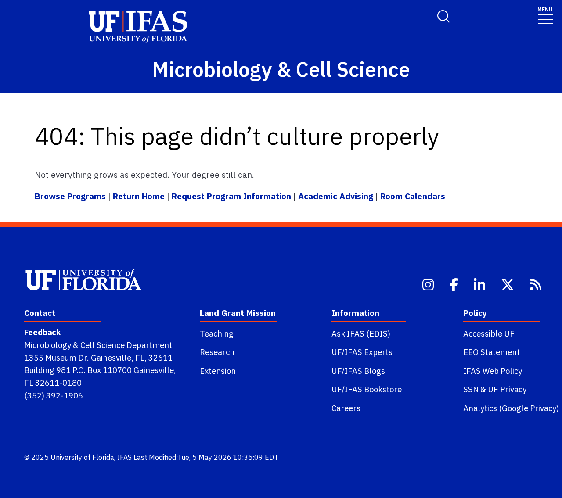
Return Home (139, 195)
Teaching (217, 333)
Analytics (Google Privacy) (511, 408)
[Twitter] (508, 284)
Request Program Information (231, 195)
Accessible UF (489, 333)
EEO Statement (491, 352)
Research (217, 352)
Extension (218, 370)
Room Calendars (412, 195)
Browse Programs (71, 195)
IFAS (124, 457)
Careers (345, 408)
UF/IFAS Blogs (358, 370)
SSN (471, 389)
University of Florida (82, 457)
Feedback (42, 332)
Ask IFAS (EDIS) (360, 333)
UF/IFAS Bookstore (366, 389)
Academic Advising (335, 195)
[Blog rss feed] (536, 284)
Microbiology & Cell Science (281, 69)
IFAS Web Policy (492, 370)
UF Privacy (507, 389)
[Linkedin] (480, 284)
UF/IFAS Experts (362, 352)
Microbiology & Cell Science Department (98, 345)
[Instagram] (429, 284)
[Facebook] (455, 284)
